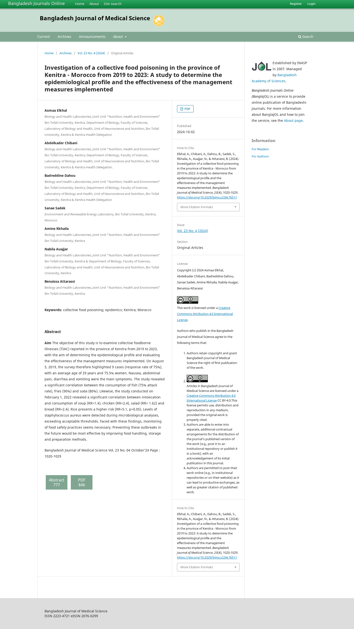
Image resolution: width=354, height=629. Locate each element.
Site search (113, 3)
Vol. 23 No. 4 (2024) (91, 53)
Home (80, 3)
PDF (187, 109)
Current (43, 36)
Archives (64, 36)
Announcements (92, 36)
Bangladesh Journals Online (36, 3)
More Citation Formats (196, 207)
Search (307, 36)
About (94, 3)
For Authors (260, 156)
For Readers (260, 149)
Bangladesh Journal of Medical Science (95, 18)
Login (311, 3)
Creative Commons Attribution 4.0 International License (205, 314)
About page (293, 120)
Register (296, 3)
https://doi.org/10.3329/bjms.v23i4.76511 (207, 197)
